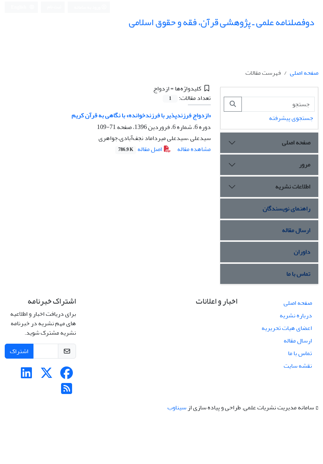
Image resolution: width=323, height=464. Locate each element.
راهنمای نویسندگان (286, 208)
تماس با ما (298, 274)
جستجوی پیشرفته (291, 118)
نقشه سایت (298, 366)
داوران (302, 252)
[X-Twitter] (46, 375)
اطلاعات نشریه (292, 186)
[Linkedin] (26, 375)
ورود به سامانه (87, 7)
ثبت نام (54, 6)
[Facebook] (66, 375)
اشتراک (19, 351)
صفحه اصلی (304, 73)
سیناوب (176, 407)
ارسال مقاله (296, 230)
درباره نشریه (296, 315)
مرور (304, 164)
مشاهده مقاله (194, 149)
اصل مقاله (140, 149)
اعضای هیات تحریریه (287, 328)
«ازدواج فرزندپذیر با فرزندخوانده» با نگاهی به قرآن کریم (141, 115)
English (19, 7)
